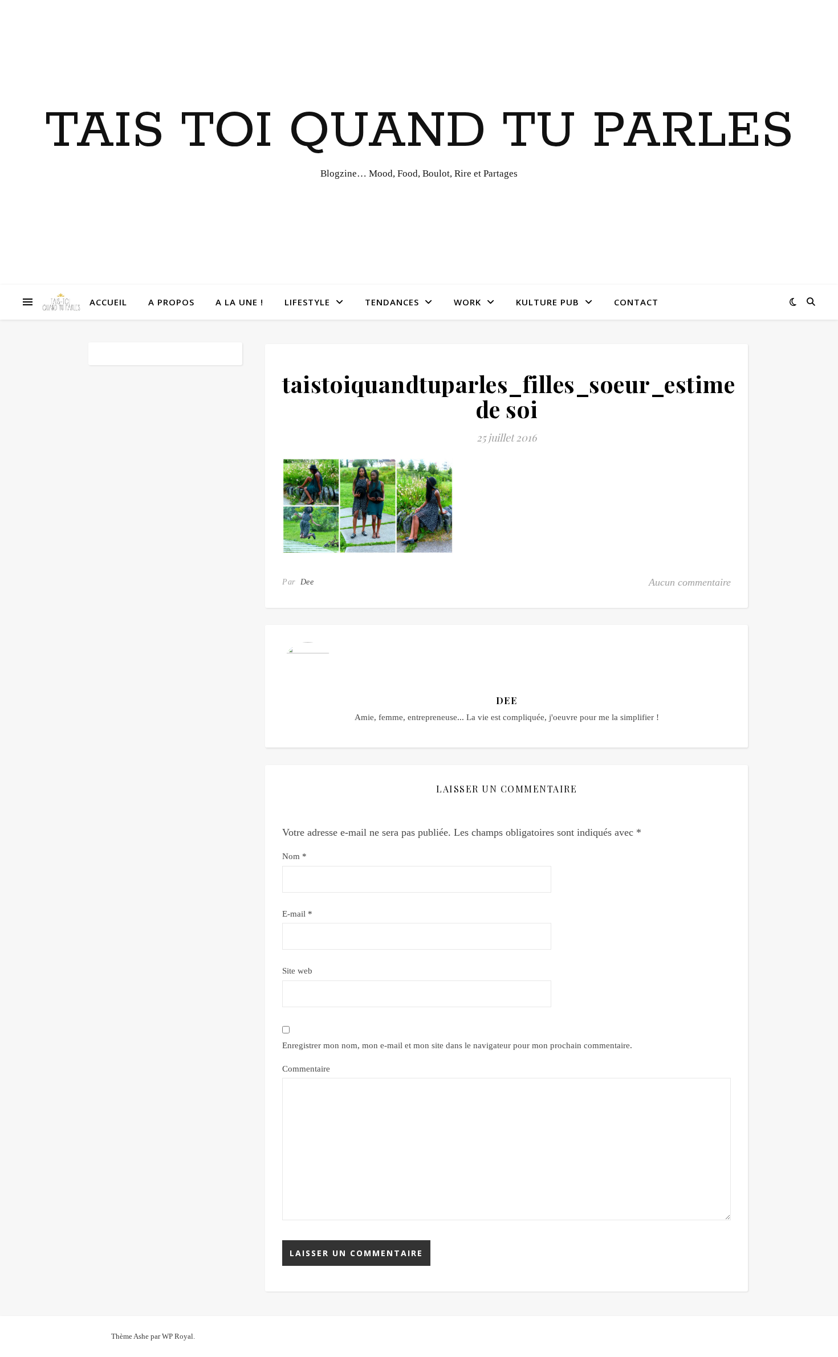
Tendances (392, 302)
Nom (294, 856)
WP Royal (177, 1336)
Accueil (108, 302)
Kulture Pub (547, 302)
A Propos (171, 302)
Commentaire (306, 1068)
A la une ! (239, 302)
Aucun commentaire (690, 582)
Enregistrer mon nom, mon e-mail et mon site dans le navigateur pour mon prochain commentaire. (457, 1045)
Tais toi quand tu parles (419, 131)
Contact (636, 302)
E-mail (297, 913)
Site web (297, 970)
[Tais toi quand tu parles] (61, 302)
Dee (307, 582)
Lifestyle (307, 302)
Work (467, 302)
